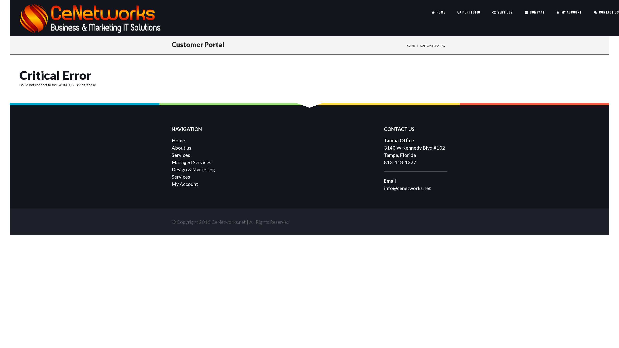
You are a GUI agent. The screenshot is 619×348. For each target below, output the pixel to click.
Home (411, 45)
